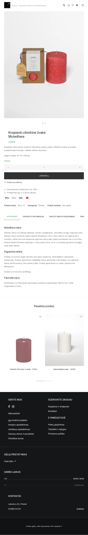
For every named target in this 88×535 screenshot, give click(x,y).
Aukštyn (80, 509)
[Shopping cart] (76, 5)
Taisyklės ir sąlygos (57, 429)
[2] (45, 381)
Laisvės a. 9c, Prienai (17, 504)
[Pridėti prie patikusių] (40, 316)
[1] (40, 381)
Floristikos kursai (15, 438)
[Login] (68, 5)
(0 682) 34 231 (14, 509)
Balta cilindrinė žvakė (64, 369)
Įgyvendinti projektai (17, 420)
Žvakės (41, 205)
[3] (48, 381)
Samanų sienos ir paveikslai (21, 434)
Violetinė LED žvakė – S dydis (23, 369)
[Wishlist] (72, 5)
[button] (82, 5)
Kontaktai (52, 411)
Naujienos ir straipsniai (58, 406)
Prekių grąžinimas (56, 425)
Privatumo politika (56, 434)
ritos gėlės (66, 205)
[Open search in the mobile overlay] (63, 5)
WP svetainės (55, 526)
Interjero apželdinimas (18, 425)
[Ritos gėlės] (7, 5)
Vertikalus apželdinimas (19, 429)
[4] (51, 381)
